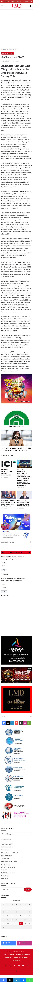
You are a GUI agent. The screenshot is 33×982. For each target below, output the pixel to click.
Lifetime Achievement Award (9, 852)
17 (3, 919)
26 (12, 923)
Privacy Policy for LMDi (8, 867)
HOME (5, 955)
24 (3, 923)
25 (8, 923)
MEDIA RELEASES (12, 49)
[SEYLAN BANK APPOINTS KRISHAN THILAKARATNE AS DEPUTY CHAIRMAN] (24, 495)
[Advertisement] (16, 30)
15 (25, 916)
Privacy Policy (5, 864)
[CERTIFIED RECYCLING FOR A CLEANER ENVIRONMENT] (8, 464)
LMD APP (4, 870)
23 (29, 919)
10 (3, 916)
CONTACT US (16, 961)
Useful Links (4, 875)
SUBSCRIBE (17, 958)
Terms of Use (5, 858)
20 (16, 919)
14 (20, 916)
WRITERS (18, 955)
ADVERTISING (26, 955)
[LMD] (16, 6)
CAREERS (25, 958)
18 (8, 919)
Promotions (4, 878)
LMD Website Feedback (8, 873)
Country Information (7, 844)
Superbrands (5, 850)
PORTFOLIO (8, 958)
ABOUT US (11, 955)
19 (12, 919)
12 (12, 916)
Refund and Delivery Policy (9, 861)
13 (16, 916)
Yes (5, 563)
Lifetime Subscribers (7, 847)
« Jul (2, 932)
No (5, 566)
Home (4, 49)
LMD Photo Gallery (6, 855)
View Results (4, 574)
